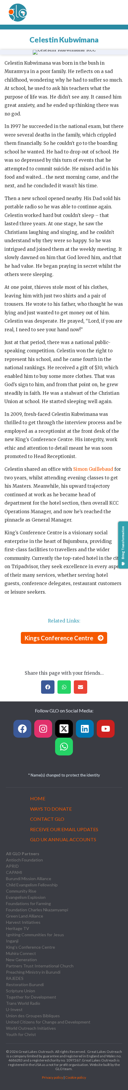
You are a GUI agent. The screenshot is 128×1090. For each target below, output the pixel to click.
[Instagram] (43, 729)
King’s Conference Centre (30, 947)
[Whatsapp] (64, 746)
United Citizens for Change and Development (48, 1021)
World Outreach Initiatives (31, 1028)
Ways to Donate (51, 809)
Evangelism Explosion (26, 897)
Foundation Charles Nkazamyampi (37, 909)
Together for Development (31, 996)
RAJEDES (15, 978)
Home (37, 798)
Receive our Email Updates (64, 829)
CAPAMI (14, 872)
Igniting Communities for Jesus (35, 934)
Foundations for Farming (28, 903)
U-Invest (14, 1009)
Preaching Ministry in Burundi (33, 972)
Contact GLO (47, 819)
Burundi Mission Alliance (28, 878)
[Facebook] (22, 729)
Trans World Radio (23, 1003)
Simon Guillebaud (93, 469)
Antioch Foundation (24, 859)
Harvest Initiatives (23, 922)
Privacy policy (52, 1077)
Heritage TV (17, 928)
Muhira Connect (21, 953)
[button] (47, 687)
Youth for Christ (21, 1034)
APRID (12, 866)
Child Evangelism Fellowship (32, 884)
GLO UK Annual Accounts (63, 839)
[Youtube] (106, 729)
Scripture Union (20, 990)
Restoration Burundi (25, 984)
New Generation (21, 959)
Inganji (12, 940)
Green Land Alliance (24, 915)
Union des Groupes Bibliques (33, 1015)
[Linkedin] (85, 729)
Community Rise (21, 890)
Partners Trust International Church (40, 965)
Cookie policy (75, 1077)
